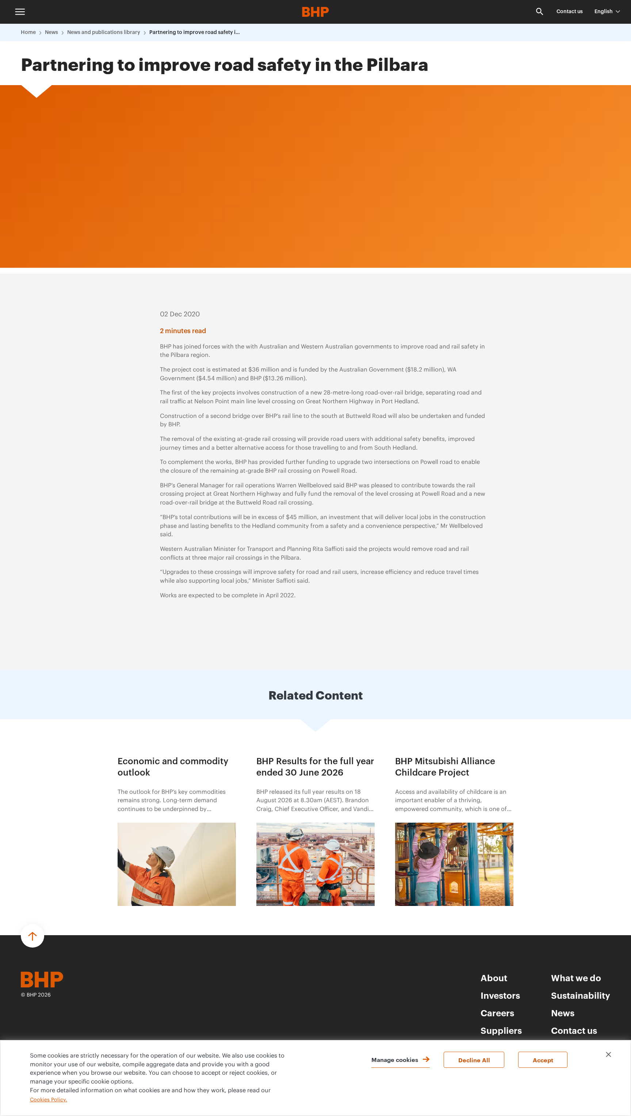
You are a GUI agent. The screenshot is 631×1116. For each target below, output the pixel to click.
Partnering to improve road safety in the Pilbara (195, 32)
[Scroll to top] (32, 936)
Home (28, 32)
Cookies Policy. (48, 1099)
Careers (497, 1012)
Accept (543, 1060)
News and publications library (103, 32)
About (494, 977)
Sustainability (580, 995)
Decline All (474, 1060)
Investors (500, 995)
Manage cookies (394, 1059)
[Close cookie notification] (608, 1054)
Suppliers (501, 1030)
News (51, 32)
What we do (576, 977)
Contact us (570, 11)
